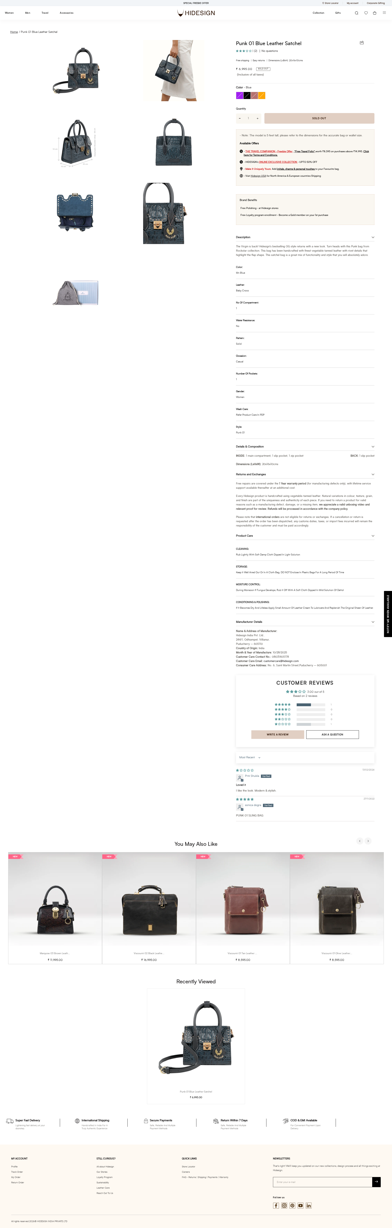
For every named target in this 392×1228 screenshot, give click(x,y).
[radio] (239, 95)
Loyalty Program (104, 1177)
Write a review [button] (278, 734)
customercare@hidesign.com (281, 661)
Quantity (241, 109)
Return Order (17, 1182)
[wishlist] (366, 13)
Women (9, 13)
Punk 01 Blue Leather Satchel (39, 32)
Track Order (17, 1172)
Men (27, 13)
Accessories (66, 13)
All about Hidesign (105, 1167)
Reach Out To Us (105, 1193)
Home (14, 32)
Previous (360, 841)
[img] (245, 770)
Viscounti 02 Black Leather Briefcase (154, 953)
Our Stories (102, 1172)
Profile (14, 1167)
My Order (15, 1177)
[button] (244, 51)
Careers (186, 1172)
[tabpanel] (55, 908)
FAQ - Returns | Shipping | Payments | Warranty (205, 1177)
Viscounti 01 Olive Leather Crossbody (342, 953)
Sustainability (103, 1182)
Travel (45, 13)
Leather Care (103, 1188)
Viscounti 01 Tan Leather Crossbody (247, 953)
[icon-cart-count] (374, 13)
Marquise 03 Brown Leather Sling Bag (60, 953)
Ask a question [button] (332, 734)
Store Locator (188, 1167)
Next (368, 841)
